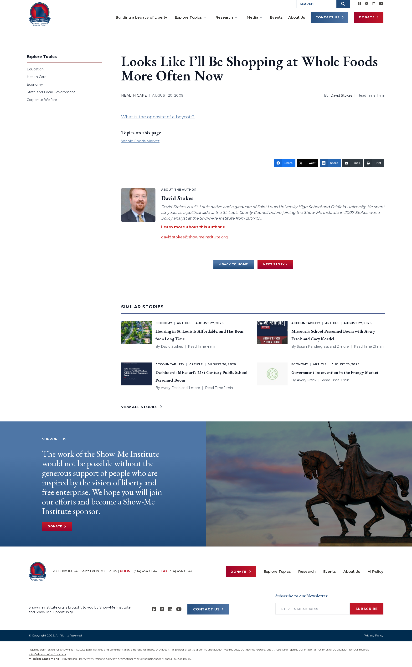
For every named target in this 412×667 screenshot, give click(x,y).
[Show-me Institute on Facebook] (359, 4)
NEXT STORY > (275, 264)
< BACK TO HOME (233, 264)
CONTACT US (206, 609)
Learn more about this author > (193, 227)
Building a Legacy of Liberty (141, 17)
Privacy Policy (373, 635)
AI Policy (375, 571)
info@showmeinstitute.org (47, 654)
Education (35, 69)
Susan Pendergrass (313, 346)
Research (224, 17)
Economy (35, 84)
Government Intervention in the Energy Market (334, 372)
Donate (367, 17)
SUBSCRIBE (366, 609)
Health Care (36, 77)
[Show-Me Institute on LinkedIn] (373, 4)
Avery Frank (170, 388)
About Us (296, 17)
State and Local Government (51, 92)
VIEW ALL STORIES (139, 407)
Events (276, 17)
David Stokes (341, 95)
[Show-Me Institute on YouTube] (381, 4)
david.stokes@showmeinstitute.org (194, 237)
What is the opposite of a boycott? (158, 117)
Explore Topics (188, 17)
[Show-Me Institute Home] (40, 14)
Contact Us (327, 17)
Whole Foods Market (140, 141)
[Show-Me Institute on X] (366, 4)
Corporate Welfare (42, 100)
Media (252, 17)
